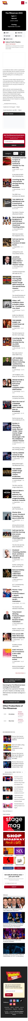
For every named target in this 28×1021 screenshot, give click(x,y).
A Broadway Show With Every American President (12, 940)
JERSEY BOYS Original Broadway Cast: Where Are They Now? (12, 909)
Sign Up (14, 145)
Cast (7, 32)
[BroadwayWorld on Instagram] (14, 1000)
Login (19, 2)
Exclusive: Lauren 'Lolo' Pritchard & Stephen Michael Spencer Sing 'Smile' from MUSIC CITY (19, 780)
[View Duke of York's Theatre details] (14, 60)
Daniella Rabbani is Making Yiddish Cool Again (19, 805)
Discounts (19, 868)
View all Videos (7, 811)
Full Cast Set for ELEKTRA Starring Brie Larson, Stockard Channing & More (18, 534)
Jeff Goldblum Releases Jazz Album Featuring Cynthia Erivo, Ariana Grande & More (18, 363)
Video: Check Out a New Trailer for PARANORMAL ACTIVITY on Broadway (13, 955)
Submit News (8, 1009)
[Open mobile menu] (26, 2)
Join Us (22, 1007)
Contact (17, 1007)
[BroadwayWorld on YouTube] (14, 1004)
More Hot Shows (8, 868)
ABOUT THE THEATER (10, 44)
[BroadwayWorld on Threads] (10, 1004)
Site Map (20, 1009)
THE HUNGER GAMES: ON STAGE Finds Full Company (18, 323)
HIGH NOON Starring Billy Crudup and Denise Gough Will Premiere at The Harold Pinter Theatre (18, 282)
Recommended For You (9, 732)
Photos (19, 36)
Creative (19, 32)
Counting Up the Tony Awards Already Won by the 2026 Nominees (18, 183)
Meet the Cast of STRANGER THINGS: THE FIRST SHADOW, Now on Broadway (18, 406)
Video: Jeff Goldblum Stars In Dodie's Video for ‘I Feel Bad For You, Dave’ (18, 304)
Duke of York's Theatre (13, 42)
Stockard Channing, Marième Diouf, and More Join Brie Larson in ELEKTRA (19, 554)
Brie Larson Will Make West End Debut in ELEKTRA (18, 636)
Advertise (6, 1007)
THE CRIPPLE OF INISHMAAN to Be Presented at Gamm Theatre (18, 202)
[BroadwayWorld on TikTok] (21, 1000)
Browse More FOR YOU (13, 772)
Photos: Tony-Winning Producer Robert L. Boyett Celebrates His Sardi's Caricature (18, 595)
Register (14, 2)
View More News (19, 673)
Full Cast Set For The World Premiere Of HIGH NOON (18, 242)
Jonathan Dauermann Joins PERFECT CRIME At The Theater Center (18, 261)
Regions (15, 1009)
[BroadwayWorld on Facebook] (10, 1000)
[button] (22, 2)
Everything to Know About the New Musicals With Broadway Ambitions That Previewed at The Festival (13, 925)
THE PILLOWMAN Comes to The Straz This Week (18, 455)
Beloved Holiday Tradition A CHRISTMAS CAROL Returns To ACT (18, 574)
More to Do (9, 39)
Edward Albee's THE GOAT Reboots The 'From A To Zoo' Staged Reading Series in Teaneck (18, 495)
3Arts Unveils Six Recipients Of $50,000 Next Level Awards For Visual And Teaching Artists (18, 222)
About (12, 1007)
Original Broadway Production (21, 713)
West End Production (21, 720)
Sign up (14, 887)
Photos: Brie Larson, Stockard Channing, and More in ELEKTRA (18, 515)
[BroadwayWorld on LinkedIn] (17, 1000)
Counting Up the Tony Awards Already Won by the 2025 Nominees (18, 342)
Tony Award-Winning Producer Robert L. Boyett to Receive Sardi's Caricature (18, 617)
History (8, 36)
